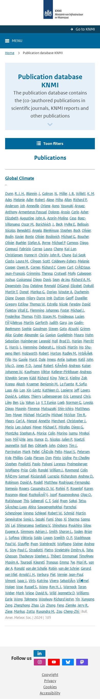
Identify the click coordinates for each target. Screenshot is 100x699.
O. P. (69, 537)
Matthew (50, 482)
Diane (9, 297)
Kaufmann (31, 371)
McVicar (69, 414)
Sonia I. (28, 519)
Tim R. (81, 414)
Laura (48, 248)
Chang (58, 248)
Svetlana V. (43, 525)
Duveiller (81, 297)
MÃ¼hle (19, 439)
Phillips (18, 457)
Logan (47, 537)
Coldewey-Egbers (64, 261)
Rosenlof (76, 488)
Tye (72, 562)
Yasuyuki (67, 205)
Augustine (27, 218)
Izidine (67, 457)
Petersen (83, 451)
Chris (87, 396)
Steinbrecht (47, 543)
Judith (53, 322)
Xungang (87, 599)
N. (56, 193)
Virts (32, 580)
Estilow (23, 304)
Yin (77, 599)
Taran (82, 586)
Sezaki (40, 519)
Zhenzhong (22, 605)
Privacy (50, 680)
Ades (8, 199)
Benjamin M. (49, 384)
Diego (84, 242)
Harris (13, 347)
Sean (56, 279)
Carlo (75, 211)
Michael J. (77, 310)
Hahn (89, 334)
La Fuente (67, 384)
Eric (65, 396)
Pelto (58, 451)
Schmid (69, 513)
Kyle (8, 457)
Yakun (30, 402)
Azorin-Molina (57, 218)
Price (24, 470)
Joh (22, 205)
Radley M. (69, 353)
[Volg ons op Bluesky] (68, 662)
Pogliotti (24, 463)
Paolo (36, 463)
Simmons (27, 531)
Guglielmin (64, 334)
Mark (26, 451)
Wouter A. (65, 291)
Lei (13, 525)
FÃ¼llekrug (13, 322)
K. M (90, 193)
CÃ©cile (47, 451)
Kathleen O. (50, 390)
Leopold (44, 340)
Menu (17, 40)
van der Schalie (36, 568)
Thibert (56, 556)
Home (9, 53)
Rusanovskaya (68, 494)
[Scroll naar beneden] (50, 125)
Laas (8, 390)
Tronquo (52, 562)
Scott (46, 261)
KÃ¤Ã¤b (61, 365)
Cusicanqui (24, 279)
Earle (8, 599)
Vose (19, 586)
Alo (15, 390)
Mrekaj (84, 433)
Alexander (31, 334)
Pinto (57, 457)
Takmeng (30, 599)
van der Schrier (68, 568)
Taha (89, 549)
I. (21, 347)
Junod (37, 365)
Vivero (53, 580)
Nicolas (10, 230)
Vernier (62, 574)
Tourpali (26, 562)
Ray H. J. (55, 586)
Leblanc (24, 396)
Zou (59, 611)
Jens (30, 439)
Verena (28, 513)
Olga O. (86, 494)
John (89, 359)
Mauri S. (70, 451)
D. (46, 439)
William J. (56, 470)
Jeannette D (66, 592)
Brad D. (64, 340)
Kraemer (32, 384)
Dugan (20, 297)
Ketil (81, 359)
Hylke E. (70, 224)
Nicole (63, 304)
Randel (43, 470)
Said (55, 500)
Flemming (37, 310)
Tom (8, 414)
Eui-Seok (79, 254)
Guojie (22, 359)
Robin (52, 568)
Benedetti (24, 230)
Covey (61, 267)
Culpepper (84, 273)
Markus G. (37, 291)
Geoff (69, 297)
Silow (87, 525)
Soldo (38, 537)
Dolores (53, 211)
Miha (59, 199)
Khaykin (11, 377)
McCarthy (43, 414)
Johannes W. (14, 371)
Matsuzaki (48, 408)
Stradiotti (36, 549)
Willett (81, 193)
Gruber (18, 334)
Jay (70, 322)
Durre (40, 297)
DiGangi (63, 285)
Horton (55, 353)
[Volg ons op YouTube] (54, 662)
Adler (29, 199)
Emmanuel (69, 556)
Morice (41, 433)
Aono (55, 205)
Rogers (24, 488)
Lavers (85, 390)
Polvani (47, 463)
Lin (42, 605)
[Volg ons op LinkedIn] (39, 653)
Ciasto (9, 261)
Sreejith (59, 537)
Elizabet (76, 285)
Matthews (82, 408)
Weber (9, 592)
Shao (58, 519)
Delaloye (36, 285)
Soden (78, 531)
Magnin (20, 408)
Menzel (32, 420)
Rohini (60, 488)
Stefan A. (34, 242)
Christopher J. (76, 420)
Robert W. (55, 513)
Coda (28, 457)
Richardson (69, 476)
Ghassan (11, 556)
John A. (40, 218)
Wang (43, 586)
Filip (8, 359)
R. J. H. (20, 193)
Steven (53, 328)
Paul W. (10, 543)
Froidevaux (66, 316)
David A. (11, 396)
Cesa (72, 218)
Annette (44, 420)
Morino (62, 433)
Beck (59, 224)
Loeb (60, 402)
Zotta (30, 611)
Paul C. (22, 549)
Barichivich (43, 224)
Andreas (74, 365)
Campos (72, 242)
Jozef (53, 494)
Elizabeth (11, 218)
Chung (66, 254)
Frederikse (12, 316)
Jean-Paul (76, 574)
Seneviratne (13, 519)
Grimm (85, 328)
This (26, 500)
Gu (42, 334)
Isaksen (71, 359)
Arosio (65, 211)
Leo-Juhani (23, 427)
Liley (8, 402)
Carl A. (20, 420)
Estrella (52, 304)
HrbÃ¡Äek (85, 353)
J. (39, 193)
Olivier (86, 230)
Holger (10, 586)
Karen (88, 488)
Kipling (75, 377)
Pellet (36, 451)
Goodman (40, 328)
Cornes (35, 267)
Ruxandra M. (45, 611)
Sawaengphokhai (49, 506)
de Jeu (65, 279)
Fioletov (10, 310)
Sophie (26, 328)
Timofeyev (86, 556)
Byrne (46, 242)
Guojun (50, 334)
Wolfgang (12, 470)
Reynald (50, 285)
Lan (22, 390)
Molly (71, 273)
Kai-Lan (70, 248)
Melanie (19, 199)
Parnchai (70, 506)
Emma (64, 562)
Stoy (13, 549)
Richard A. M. (81, 279)
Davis (47, 279)
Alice (8, 334)
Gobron (47, 193)
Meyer (37, 427)
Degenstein (13, 285)
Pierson (38, 457)
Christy (43, 254)
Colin (51, 433)
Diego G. (77, 427)
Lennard (76, 396)
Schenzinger (13, 513)
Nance (38, 439)
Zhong (50, 605)
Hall (55, 340)
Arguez (80, 205)
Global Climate (19, 178)
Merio (9, 427)
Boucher (83, 236)
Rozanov (11, 494)
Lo (37, 402)
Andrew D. (85, 476)
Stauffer (23, 543)
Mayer (17, 414)
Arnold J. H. (27, 574)
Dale (42, 359)
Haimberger (29, 340)
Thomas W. (37, 304)
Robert (40, 199)
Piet (53, 574)
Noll (23, 445)
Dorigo (52, 291)
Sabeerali (37, 500)
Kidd (32, 377)
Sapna (85, 519)
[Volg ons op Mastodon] (82, 662)
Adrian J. (41, 531)
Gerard (86, 568)
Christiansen (14, 254)
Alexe (50, 199)
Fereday (74, 304)
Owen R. (23, 267)
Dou (26, 285)
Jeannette (12, 445)
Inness (51, 359)
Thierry (36, 396)
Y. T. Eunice (48, 402)
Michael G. (68, 236)
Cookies (50, 686)
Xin (28, 390)
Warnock (69, 586)
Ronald (19, 568)
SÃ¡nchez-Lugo (16, 506)
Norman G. (74, 402)
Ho (81, 347)
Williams (82, 592)
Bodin (9, 236)
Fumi (49, 519)
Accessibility (50, 693)
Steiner (78, 543)
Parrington (13, 451)
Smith (53, 531)
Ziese (8, 611)
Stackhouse (82, 537)
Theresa (47, 273)
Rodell (38, 482)
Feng (60, 605)
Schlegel (40, 513)
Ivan (8, 439)
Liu (22, 402)
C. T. (48, 500)
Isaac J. (22, 580)
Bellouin (82, 224)
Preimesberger (77, 463)
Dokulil (88, 285)
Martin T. (11, 291)
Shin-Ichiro (65, 408)
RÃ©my (11, 476)
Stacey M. (49, 316)
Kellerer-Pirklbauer (64, 371)
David (86, 304)
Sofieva (14, 537)
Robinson (11, 482)
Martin (29, 322)
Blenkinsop (51, 230)
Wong (18, 599)
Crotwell (60, 273)
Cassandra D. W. (42, 488)
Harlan (77, 340)
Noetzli (79, 439)
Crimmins (33, 273)
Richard (42, 377)
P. (67, 488)
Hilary (30, 297)
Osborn (62, 445)
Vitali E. (23, 310)
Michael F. (50, 427)
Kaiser (86, 365)
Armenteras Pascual (32, 211)
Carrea (37, 248)
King (53, 377)
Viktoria (26, 537)
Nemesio (11, 488)
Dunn (9, 193)
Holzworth (29, 353)
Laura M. (22, 261)
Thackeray (26, 556)
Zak (84, 377)
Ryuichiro (75, 525)
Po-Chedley (81, 457)
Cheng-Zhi (71, 611)
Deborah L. (47, 347)
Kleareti (39, 562)
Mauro (79, 334)
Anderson (11, 205)
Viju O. (10, 365)
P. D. (28, 365)
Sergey (23, 377)
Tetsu (82, 500)
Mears (9, 420)
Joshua (10, 279)
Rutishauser (13, 500)
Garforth (41, 322)
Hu (15, 359)
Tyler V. (63, 377)
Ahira (32, 506)
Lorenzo (59, 463)
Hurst (33, 359)
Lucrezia (53, 476)
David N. (41, 592)
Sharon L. (66, 531)
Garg (63, 322)
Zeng (8, 605)
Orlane (45, 205)
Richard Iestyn (64, 599)
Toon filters (53, 143)
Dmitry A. (78, 549)
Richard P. (80, 199)
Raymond (72, 470)
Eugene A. (12, 531)
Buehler (21, 242)
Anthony (11, 211)
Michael (28, 414)
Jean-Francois (15, 273)
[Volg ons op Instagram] (40, 662)
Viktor (45, 371)
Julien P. (67, 439)
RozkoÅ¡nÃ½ (38, 494)
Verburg (42, 574)
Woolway (45, 599)
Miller (63, 193)
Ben (15, 402)
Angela (37, 230)
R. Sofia (81, 384)
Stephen (66, 230)
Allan (68, 199)
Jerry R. (82, 605)
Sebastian (12, 340)
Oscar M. (27, 224)
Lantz (37, 390)
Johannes (52, 310)
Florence (33, 408)
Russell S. (30, 586)
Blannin (31, 193)
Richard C (49, 267)
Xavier (19, 236)
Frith (37, 316)
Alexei (23, 494)
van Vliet (11, 574)
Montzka (11, 433)
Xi (65, 519)
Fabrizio (25, 248)
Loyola (88, 402)
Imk (49, 297)
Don (48, 457)
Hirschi (61, 347)
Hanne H (30, 254)
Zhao (35, 605)
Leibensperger (52, 396)
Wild (52, 592)
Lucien (79, 316)
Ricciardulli (38, 476)
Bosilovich (52, 236)
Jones (20, 365)
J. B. (71, 193)
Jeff (76, 390)
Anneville (32, 205)
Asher (84, 211)
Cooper (10, 267)
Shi (7, 525)
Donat (24, 291)
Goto (63, 328)
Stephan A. (27, 433)
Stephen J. (42, 556)
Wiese (29, 592)
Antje (61, 359)
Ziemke (70, 605)
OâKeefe (41, 445)
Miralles (64, 427)
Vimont (10, 580)
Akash (20, 384)
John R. (55, 254)
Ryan (63, 500)
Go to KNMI (85, 29)
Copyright (50, 674)
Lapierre (67, 390)
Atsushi (73, 328)
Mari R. (81, 562)
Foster (64, 310)
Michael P (58, 242)
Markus (19, 611)
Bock (76, 230)
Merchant (58, 420)
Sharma (73, 519)
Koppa (10, 384)
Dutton (59, 297)
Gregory (10, 304)
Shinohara (59, 525)
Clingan (35, 261)
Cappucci (11, 248)
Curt (70, 267)
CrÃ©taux (82, 267)
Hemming (30, 347)
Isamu (73, 433)
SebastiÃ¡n (67, 580)
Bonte (29, 236)
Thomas (27, 316)
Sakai (73, 500)
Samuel (23, 476)
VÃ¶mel (82, 580)
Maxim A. (12, 562)
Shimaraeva (25, 525)
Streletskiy (62, 549)
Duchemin (81, 291)
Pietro (48, 549)
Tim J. (73, 445)
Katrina (42, 580)
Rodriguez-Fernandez (74, 482)
